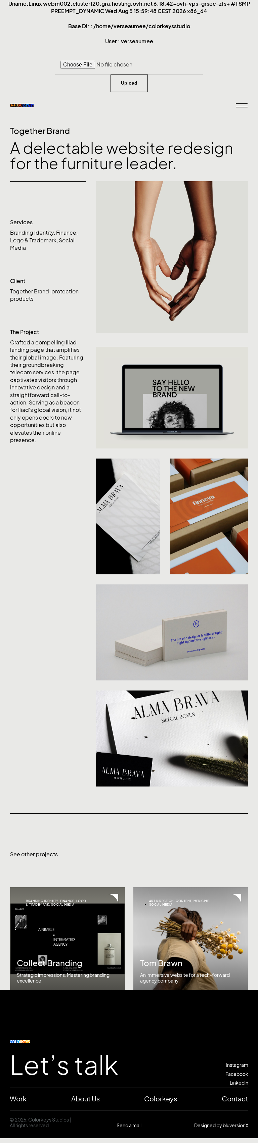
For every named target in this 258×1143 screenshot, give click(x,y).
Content (183, 901)
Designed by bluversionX (221, 1125)
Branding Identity (32, 232)
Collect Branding (49, 963)
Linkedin (239, 1083)
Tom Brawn (161, 963)
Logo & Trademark (33, 240)
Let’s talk (64, 1065)
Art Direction (161, 901)
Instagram (237, 1065)
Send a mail (129, 1125)
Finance (66, 232)
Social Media (62, 904)
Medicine (201, 901)
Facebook (236, 1074)
